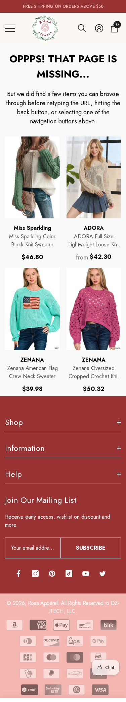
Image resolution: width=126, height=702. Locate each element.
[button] (82, 28)
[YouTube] (85, 573)
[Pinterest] (52, 573)
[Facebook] (18, 573)
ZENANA (32, 360)
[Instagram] (35, 573)
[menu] (10, 28)
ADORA (94, 228)
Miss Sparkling (32, 228)
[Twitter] (102, 573)
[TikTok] (68, 573)
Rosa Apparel (43, 603)
